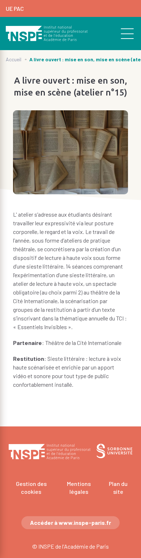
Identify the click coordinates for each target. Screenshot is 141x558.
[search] (123, 33)
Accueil (13, 59)
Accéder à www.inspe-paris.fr (70, 522)
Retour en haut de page (125, 404)
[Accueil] (47, 33)
